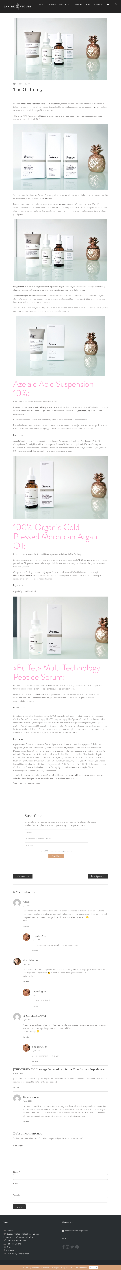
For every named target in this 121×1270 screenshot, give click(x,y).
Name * (16, 1172)
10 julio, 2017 (26, 964)
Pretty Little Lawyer (34, 1016)
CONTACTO (98, 4)
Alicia (26, 901)
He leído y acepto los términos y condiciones (57, 851)
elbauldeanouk (32, 960)
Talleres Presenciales (16, 1240)
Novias (10, 1230)
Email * (16, 1183)
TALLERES (78, 4)
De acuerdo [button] (93, 1268)
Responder (26, 926)
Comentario (18, 1145)
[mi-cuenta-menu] (108, 5)
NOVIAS (42, 4)
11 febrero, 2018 (18, 1073)
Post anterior (23, 876)
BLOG (88, 4)
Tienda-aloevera (32, 1097)
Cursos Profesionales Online (19, 1237)
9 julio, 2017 (26, 906)
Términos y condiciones (18, 1253)
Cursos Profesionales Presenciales (23, 1234)
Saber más (83, 1267)
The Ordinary (28, 90)
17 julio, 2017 (36, 940)
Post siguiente (97, 876)
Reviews (27, 83)
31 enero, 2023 (27, 1101)
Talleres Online (14, 1243)
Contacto (10, 1250)
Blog (9, 1247)
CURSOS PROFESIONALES (60, 4)
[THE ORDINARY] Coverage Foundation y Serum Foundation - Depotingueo (59, 1069)
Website (16, 1194)
